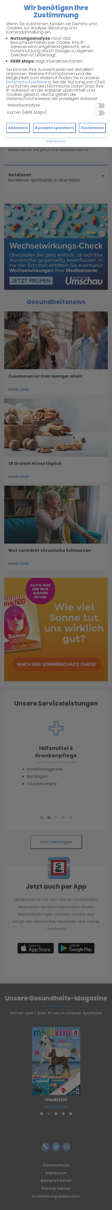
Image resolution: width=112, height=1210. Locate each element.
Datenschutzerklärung (28, 82)
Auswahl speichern (54, 127)
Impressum (56, 141)
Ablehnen (18, 127)
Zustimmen (92, 127)
